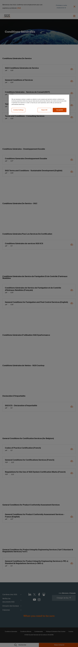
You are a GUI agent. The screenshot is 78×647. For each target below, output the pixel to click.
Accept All (59, 110)
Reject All (44, 110)
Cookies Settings (18, 110)
